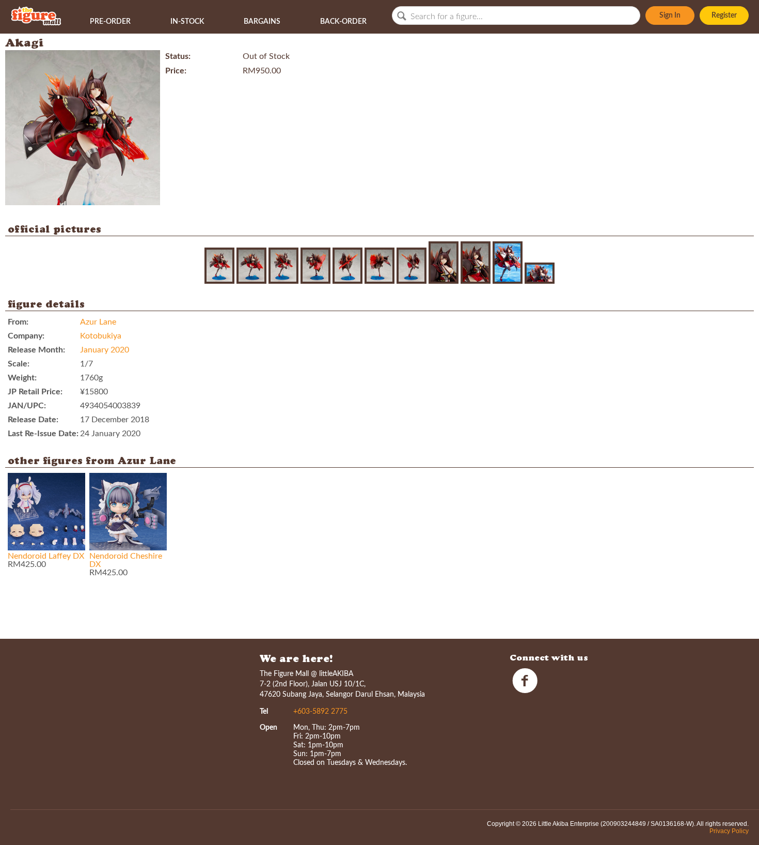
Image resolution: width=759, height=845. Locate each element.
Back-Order (343, 21)
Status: (178, 56)
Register (724, 15)
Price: (175, 71)
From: (18, 322)
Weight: (22, 378)
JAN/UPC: (27, 406)
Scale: (18, 364)
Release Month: (36, 350)
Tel (264, 711)
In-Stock (187, 21)
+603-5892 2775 (320, 711)
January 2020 (104, 350)
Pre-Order (110, 21)
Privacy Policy (729, 831)
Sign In (670, 15)
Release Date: (33, 420)
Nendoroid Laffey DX (46, 556)
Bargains (262, 21)
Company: (26, 336)
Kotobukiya (100, 336)
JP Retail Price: (35, 392)
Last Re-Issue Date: (43, 433)
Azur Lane (98, 322)
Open (268, 727)
